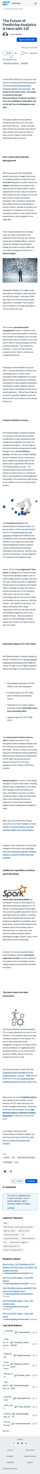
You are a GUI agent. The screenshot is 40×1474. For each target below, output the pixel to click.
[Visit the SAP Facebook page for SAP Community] (14, 1443)
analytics (6, 1157)
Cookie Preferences (10, 1468)
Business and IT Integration (18, 1242)
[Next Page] (21, 1253)
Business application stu (11, 1246)
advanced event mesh (11, 1234)
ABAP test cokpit (23, 1231)
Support (30, 1462)
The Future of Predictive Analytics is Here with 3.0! (19, 25)
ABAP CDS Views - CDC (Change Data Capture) (18, 1227)
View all (6, 1431)
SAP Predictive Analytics (11, 63)
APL (13, 1157)
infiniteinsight (8, 1162)
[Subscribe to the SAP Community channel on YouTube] (22, 1443)
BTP (5, 1242)
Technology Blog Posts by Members (18, 1294)
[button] (11, 57)
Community (15, 3)
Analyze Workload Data (11, 1238)
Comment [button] (31, 1181)
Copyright (9, 1456)
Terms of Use (30, 1450)
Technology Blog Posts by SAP (14, 9)
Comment (11, 1208)
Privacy (10, 1450)
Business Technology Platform (13, 1250)
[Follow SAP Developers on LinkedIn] (26, 1443)
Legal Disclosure (30, 1456)
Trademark (10, 1462)
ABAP (5, 1223)
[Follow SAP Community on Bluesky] (18, 1443)
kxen (16, 1162)
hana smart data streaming (26, 1157)
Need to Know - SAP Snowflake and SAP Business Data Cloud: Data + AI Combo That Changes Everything (20, 1267)
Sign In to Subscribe (27, 40)
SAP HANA (24, 63)
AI (22, 1234)
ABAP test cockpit (9, 1231)
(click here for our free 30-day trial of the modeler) (18, 1140)
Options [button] (18, 43)
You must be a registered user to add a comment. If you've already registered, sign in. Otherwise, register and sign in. (18, 1200)
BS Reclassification (28, 1238)
